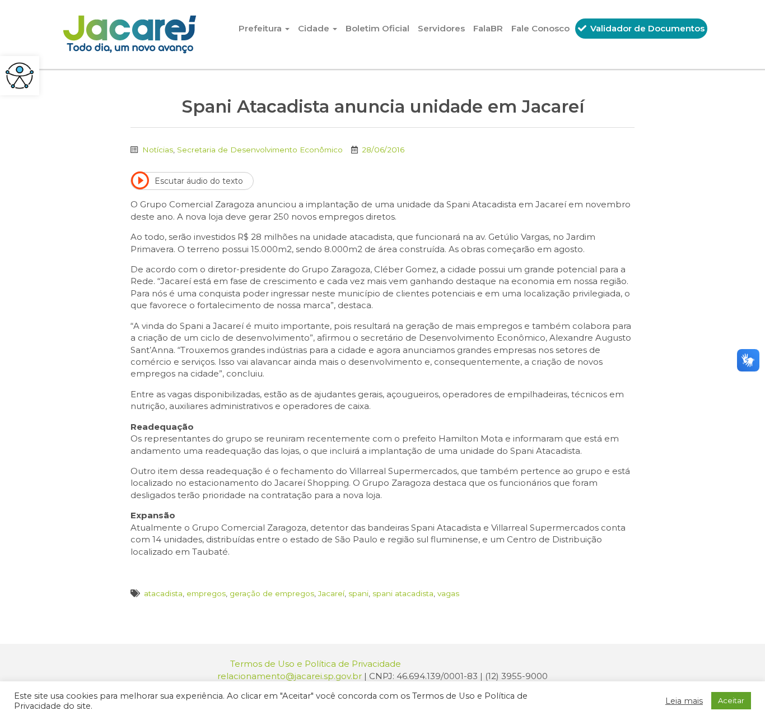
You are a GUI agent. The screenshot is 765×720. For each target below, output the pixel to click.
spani (358, 593)
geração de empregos (272, 593)
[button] (19, 75)
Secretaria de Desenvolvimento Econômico (260, 149)
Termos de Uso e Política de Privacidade (315, 663)
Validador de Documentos (646, 28)
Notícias (157, 149)
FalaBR (488, 28)
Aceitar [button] (731, 700)
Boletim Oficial (377, 28)
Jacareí (331, 593)
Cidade (315, 28)
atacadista (163, 593)
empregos (206, 593)
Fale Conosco (540, 28)
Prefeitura (261, 28)
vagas (448, 593)
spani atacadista (402, 593)
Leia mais (684, 701)
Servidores (441, 28)
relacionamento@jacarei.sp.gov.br (289, 676)
